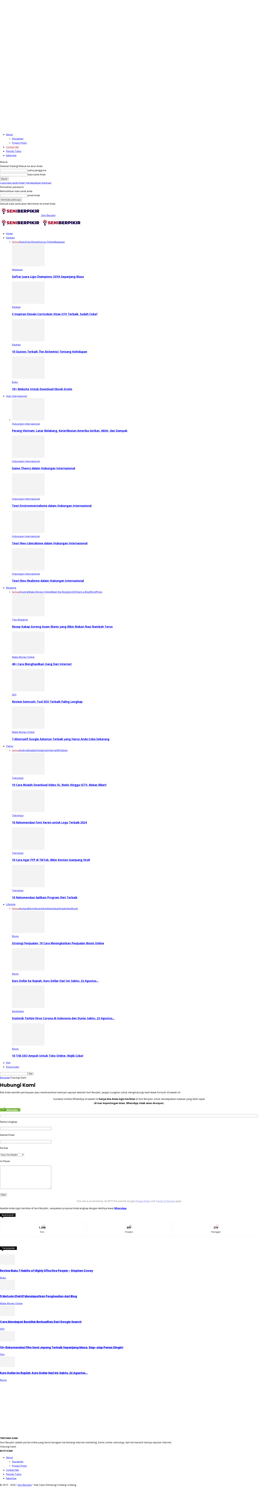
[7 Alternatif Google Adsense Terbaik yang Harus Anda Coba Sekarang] (28, 728)
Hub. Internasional (16, 396)
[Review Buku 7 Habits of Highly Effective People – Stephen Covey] (7, 1264)
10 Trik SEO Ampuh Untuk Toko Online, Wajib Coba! (47, 1055)
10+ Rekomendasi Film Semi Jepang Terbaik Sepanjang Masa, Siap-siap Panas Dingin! (61, 1347)
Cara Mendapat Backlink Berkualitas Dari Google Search (41, 1322)
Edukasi (10, 237)
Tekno (9, 746)
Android (24, 750)
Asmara (24, 908)
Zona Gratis (12, 1067)
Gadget (32, 750)
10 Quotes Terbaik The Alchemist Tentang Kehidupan (49, 351)
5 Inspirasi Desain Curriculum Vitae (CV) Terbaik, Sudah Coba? (55, 314)
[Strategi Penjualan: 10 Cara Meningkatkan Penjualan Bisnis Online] (28, 932)
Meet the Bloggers (61, 592)
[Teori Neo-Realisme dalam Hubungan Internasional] (28, 569)
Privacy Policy (19, 143)
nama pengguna (37, 170)
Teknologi (17, 778)
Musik (74, 908)
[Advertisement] (129, 1403)
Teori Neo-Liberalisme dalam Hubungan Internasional (49, 543)
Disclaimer (18, 138)
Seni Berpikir (24, 1485)
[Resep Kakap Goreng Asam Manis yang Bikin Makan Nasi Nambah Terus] (28, 615)
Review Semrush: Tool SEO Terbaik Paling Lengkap (47, 701)
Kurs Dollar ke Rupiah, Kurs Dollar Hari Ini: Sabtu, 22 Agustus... (44, 1373)
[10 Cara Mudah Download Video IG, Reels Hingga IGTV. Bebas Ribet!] (28, 773)
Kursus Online (46, 242)
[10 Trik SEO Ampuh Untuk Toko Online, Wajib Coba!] (28, 1044)
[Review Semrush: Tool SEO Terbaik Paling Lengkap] (28, 690)
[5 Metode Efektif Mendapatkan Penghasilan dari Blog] (7, 1289)
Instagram (42, 750)
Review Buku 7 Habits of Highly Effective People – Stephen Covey (46, 1271)
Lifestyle (10, 904)
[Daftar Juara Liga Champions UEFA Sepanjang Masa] (28, 265)
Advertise (11, 155)
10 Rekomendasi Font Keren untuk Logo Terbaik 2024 (49, 822)
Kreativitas (65, 908)
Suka (42, 1223)
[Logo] (20, 227)
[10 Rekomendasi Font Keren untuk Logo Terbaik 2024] (28, 811)
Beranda (5, 1077)
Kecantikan (41, 908)
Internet (52, 750)
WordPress (96, 592)
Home (9, 233)
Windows (62, 750)
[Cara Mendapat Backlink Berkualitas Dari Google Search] (7, 1315)
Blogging (11, 587)
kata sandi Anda (36, 174)
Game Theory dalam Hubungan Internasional (43, 468)
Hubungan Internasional (26, 423)
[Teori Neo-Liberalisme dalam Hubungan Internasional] (28, 532)
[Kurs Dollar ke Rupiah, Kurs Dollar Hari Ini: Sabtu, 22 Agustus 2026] (28, 969)
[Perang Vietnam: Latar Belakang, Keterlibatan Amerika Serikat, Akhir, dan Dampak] (28, 419)
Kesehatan (53, 908)
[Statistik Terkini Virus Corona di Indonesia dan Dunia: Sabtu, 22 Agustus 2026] (28, 1007)
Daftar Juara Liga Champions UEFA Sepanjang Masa (48, 276)
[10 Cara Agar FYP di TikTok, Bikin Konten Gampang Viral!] (28, 849)
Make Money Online (40, 592)
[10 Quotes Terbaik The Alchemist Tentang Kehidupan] (28, 340)
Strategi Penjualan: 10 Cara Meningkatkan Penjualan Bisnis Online (58, 943)
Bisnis (31, 908)
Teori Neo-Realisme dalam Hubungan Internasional (48, 581)
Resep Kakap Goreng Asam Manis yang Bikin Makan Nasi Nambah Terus (62, 626)
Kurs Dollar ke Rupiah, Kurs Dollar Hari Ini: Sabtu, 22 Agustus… (55, 981)
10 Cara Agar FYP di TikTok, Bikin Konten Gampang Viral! (51, 860)
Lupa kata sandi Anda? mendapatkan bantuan (25, 182)
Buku (23, 242)
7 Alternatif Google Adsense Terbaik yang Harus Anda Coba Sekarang (60, 739)
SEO (74, 592)
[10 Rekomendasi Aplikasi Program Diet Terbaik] (28, 886)
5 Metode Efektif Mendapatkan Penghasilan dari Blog (38, 1296)
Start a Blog (83, 592)
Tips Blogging (20, 619)
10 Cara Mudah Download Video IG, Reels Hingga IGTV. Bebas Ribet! (59, 785)
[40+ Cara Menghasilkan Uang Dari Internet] (28, 653)
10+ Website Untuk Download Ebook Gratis (42, 389)
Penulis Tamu (13, 151)
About (9, 134)
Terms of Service (165, 1201)
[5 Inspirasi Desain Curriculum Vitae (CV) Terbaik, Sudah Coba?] (28, 303)
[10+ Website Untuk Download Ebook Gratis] (28, 378)
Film (8, 1062)
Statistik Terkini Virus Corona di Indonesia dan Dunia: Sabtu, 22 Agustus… (63, 1018)
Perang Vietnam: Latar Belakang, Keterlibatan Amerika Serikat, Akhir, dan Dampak (69, 430)
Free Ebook (32, 242)
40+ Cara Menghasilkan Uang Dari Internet (42, 664)
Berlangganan (216, 1223)
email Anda (34, 195)
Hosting (24, 592)
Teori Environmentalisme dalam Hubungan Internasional (52, 505)
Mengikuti (129, 1223)
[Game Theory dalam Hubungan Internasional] (28, 457)
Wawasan (59, 242)
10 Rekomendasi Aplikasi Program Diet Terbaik (44, 897)
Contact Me (12, 147)
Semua (16, 242)
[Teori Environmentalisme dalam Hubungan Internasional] (28, 494)
